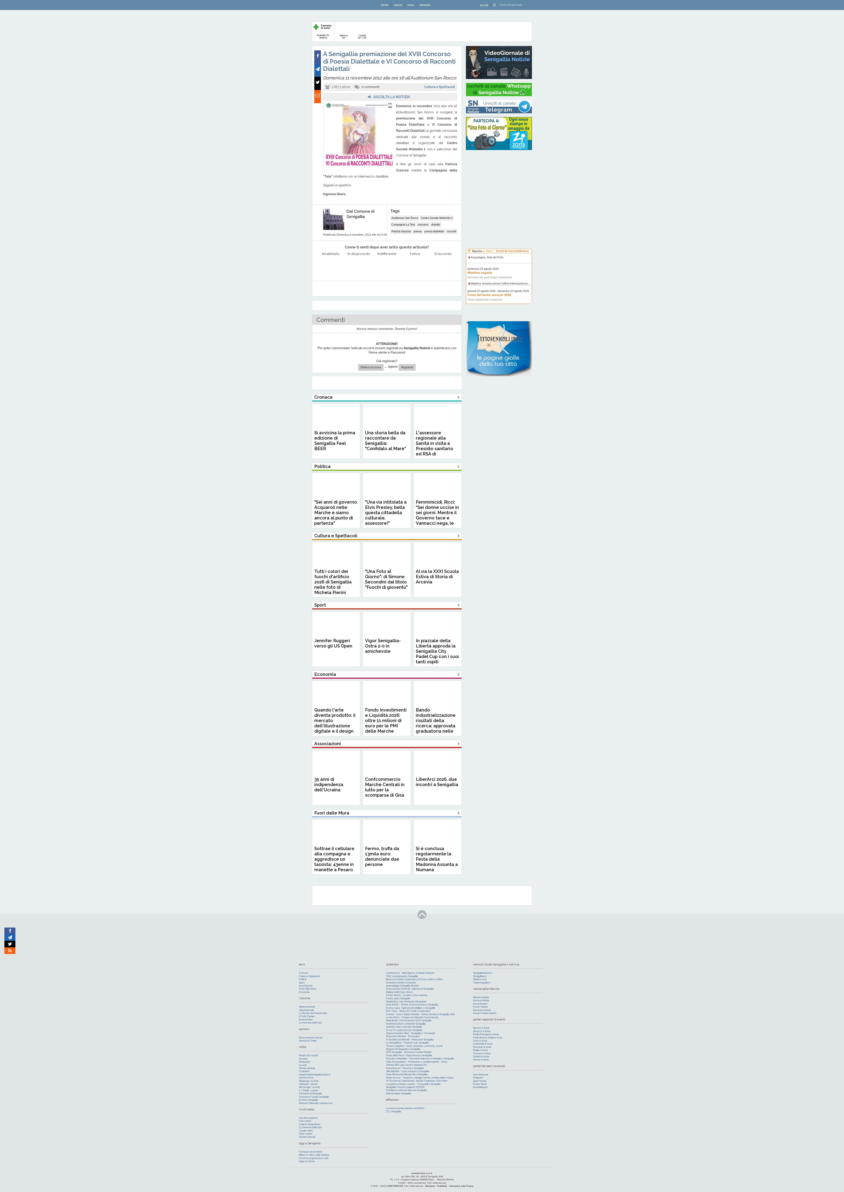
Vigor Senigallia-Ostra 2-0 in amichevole (383, 646)
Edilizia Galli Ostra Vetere (399, 992)
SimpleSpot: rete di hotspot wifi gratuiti (406, 1001)
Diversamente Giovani (311, 1037)
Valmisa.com (479, 979)
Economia (304, 992)
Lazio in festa (480, 1040)
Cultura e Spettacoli (439, 87)
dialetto (435, 224)
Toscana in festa (482, 1053)
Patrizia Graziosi (401, 231)
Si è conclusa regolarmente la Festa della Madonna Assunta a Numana (437, 859)
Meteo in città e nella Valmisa (314, 1154)
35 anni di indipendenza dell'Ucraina (328, 784)
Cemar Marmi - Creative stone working (406, 995)
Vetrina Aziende (307, 1006)
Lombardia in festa (483, 1043)
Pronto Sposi (480, 1084)
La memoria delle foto (310, 1022)
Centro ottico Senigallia (398, 998)
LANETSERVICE (394, 1186)
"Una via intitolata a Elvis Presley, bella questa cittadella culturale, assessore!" (386, 512)
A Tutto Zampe (307, 1016)
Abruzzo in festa (481, 1031)
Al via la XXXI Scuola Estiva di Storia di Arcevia (437, 577)
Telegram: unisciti (308, 1084)
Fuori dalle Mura (307, 988)
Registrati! (407, 367)
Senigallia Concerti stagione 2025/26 (405, 1087)
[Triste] (359, 265)
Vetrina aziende (307, 1068)
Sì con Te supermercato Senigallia (404, 1030)
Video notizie (305, 1133)
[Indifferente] (387, 265)
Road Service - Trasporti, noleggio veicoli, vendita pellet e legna (419, 1077)
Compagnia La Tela (403, 224)
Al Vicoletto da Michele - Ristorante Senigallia (409, 1039)
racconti (451, 231)
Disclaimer (430, 1186)
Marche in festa (481, 1028)
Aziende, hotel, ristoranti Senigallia (404, 1026)
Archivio (303, 1058)
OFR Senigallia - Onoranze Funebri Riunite (408, 1052)
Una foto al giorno (308, 1118)
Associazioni (305, 985)
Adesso (344, 36)
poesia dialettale (434, 231)
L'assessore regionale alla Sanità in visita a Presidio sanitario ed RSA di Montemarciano (434, 446)
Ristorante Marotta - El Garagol (402, 1036)
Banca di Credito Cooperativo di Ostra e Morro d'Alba (414, 979)
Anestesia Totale (307, 1040)
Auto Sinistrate (480, 1074)
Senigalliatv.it (479, 976)
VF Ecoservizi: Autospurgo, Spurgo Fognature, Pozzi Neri (416, 1080)
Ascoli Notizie (480, 1003)
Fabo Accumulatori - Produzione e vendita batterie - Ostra (416, 1061)
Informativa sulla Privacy (461, 1186)
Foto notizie (305, 1121)
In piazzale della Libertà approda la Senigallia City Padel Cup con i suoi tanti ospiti (437, 651)
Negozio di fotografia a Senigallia (403, 1049)
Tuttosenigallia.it (481, 982)
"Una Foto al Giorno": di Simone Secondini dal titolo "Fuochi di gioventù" (386, 579)
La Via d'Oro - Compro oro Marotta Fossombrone (412, 1017)
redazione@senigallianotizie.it (314, 1074)
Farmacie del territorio (310, 1151)
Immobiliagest (480, 1087)
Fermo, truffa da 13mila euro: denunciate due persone (382, 856)
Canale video (306, 1130)
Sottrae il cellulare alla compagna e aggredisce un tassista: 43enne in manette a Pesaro (334, 859)
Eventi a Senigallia (308, 1099)
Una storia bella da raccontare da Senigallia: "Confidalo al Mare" (385, 440)
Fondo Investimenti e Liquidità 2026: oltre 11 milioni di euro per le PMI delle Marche (386, 720)
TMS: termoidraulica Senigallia (402, 976)
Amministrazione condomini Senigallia (406, 1023)
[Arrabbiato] (330, 265)
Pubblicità (442, 1186)
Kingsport (478, 1077)
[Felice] (415, 265)
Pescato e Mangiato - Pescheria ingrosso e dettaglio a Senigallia (420, 1058)
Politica (302, 979)
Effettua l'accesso (370, 367)
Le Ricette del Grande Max (313, 1013)
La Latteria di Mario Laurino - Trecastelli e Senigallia (413, 1084)
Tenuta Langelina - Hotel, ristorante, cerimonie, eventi (414, 1046)
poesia (418, 231)
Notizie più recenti (308, 1055)
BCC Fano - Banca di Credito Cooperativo (408, 1011)
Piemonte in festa (482, 1047)
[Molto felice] (443, 265)
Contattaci (304, 1071)
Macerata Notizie (482, 1010)
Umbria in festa (481, 1056)
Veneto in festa (481, 1059)
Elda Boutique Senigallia (398, 1093)
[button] (484, 5)
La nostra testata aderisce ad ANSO (405, 1108)
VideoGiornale (306, 1010)
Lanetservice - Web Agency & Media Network (410, 973)
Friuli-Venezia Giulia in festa (487, 1037)
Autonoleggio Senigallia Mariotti (402, 985)
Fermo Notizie (480, 1006)
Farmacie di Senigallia (310, 1093)
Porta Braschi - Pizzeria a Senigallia (405, 1068)
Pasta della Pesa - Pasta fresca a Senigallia (409, 1055)
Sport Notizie (480, 1081)
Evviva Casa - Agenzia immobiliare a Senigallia (410, 1008)
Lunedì (362, 36)
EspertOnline (306, 1019)
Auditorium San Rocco (404, 218)
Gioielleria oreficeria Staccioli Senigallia (406, 1090)
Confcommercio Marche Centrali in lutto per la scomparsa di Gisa (385, 787)
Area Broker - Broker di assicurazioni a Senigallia (412, 1004)
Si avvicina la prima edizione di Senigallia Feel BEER (334, 440)
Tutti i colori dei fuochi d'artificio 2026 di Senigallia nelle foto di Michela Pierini (333, 582)
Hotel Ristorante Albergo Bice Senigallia (406, 1074)
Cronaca (303, 973)
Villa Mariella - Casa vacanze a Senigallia (407, 1071)
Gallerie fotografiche (309, 1124)
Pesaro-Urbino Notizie (485, 1013)
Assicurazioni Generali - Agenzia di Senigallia (409, 988)
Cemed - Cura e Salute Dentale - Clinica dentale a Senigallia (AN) (420, 1014)
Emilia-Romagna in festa (486, 1034)
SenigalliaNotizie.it (482, 973)
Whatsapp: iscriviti (308, 1081)
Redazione (304, 1061)
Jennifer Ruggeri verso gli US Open (333, 643)
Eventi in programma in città (313, 1158)
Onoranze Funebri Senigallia (314, 1096)
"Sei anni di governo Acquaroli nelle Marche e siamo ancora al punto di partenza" (335, 512)
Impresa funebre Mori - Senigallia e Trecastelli (410, 1033)
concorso (423, 224)
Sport (302, 982)
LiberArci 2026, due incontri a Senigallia (437, 782)
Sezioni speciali (307, 1136)
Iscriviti (302, 1065)
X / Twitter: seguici (308, 1090)
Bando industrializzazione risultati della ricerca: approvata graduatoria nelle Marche (436, 723)
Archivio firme (306, 1077)
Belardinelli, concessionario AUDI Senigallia (408, 1020)
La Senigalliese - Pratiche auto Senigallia (407, 1042)
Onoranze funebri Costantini (401, 982)
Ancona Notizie (481, 1000)
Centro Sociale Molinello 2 (437, 218)
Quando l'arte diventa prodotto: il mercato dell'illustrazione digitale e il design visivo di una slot (334, 723)
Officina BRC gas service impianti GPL (406, 1065)
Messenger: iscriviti (309, 1087)
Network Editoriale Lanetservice (316, 1103)
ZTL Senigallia (393, 1111)
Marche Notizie (481, 997)
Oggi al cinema (307, 1161)
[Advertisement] (499, 181)
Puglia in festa (480, 1050)
